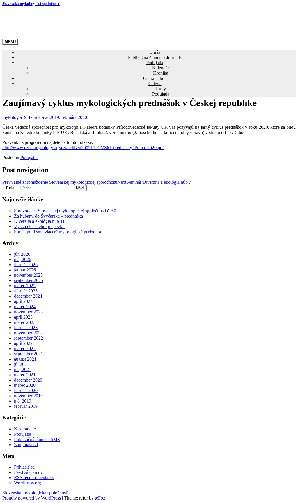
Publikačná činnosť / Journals (155, 57)
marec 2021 (25, 374)
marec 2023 (25, 322)
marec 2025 (25, 285)
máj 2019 (22, 400)
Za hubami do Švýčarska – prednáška (48, 215)
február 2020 (26, 390)
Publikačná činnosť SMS (37, 439)
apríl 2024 (23, 301)
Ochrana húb (155, 78)
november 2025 (28, 275)
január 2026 (25, 269)
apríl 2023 (23, 317)
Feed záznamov (28, 472)
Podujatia (154, 62)
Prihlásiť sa (24, 467)
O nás (155, 52)
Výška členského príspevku (39, 226)
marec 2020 (25, 385)
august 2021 (25, 358)
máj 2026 (22, 259)
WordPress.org (27, 482)
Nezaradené (25, 428)
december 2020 (28, 379)
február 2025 (26, 290)
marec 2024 (25, 306)
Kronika (160, 72)
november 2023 (28, 311)
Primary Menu (10, 42)
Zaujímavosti (26, 444)
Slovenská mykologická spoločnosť (31, 3)
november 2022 (28, 332)
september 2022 (28, 338)
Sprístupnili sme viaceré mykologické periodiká (57, 231)
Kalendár (160, 67)
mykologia (12, 117)
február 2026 (26, 264)
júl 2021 (21, 364)
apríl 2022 (23, 343)
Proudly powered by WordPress (31, 497)
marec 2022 (25, 348)
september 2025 (28, 280)
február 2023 (26, 327)
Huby (160, 88)
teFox (100, 497)
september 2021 (28, 353)
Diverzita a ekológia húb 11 (39, 221)
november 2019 (28, 395)
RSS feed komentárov (34, 477)
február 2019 (26, 406)
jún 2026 (22, 254)
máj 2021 (22, 369)
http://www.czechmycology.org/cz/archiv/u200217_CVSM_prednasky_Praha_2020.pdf (83, 147)
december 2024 (28, 296)
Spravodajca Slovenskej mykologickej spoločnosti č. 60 (65, 210)
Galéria (155, 83)
